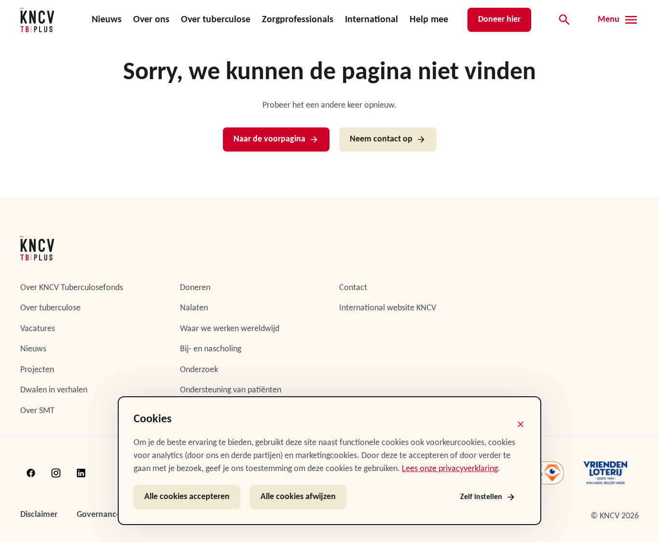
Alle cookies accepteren (187, 496)
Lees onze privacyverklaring (450, 468)
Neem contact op (381, 139)
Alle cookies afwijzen (298, 496)
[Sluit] (520, 424)
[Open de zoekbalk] (564, 20)
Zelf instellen (481, 497)
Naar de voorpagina (269, 139)
